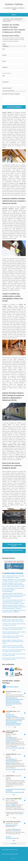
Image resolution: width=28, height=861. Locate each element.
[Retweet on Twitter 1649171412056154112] (9, 707)
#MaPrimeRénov (16, 829)
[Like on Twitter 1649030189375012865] (11, 794)
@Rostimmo (8, 725)
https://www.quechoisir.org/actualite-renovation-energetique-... (14, 721)
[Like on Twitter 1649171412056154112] (11, 707)
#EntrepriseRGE (9, 789)
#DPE (12, 714)
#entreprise (18, 719)
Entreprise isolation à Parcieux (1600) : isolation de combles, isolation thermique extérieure (13, 636)
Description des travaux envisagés (11, 94)
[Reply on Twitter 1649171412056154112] (6, 707)
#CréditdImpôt (10, 737)
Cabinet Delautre (10, 775)
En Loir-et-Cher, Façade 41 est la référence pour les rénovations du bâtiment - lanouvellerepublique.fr (13, 589)
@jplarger (18, 711)
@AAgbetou (19, 754)
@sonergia (16, 700)
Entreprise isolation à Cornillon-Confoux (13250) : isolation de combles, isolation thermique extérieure (13, 620)
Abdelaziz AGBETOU (11, 754)
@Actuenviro (19, 691)
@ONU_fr (21, 813)
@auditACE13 (8, 734)
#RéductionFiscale (10, 742)
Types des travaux (7, 88)
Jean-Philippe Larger (11, 711)
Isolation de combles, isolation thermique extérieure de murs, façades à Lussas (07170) (13, 624)
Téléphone (5, 67)
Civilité (4, 44)
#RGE (22, 719)
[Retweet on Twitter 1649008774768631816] (9, 840)
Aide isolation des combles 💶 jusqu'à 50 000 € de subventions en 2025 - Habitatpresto (14, 611)
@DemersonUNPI (10, 723)
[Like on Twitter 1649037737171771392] (11, 772)
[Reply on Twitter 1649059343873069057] (6, 727)
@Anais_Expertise (16, 725)
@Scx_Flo (8, 800)
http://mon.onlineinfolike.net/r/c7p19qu (14, 769)
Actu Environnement (11, 691)
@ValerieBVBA (17, 723)
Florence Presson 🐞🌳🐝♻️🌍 (13, 798)
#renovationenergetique (11, 716)
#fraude (9, 717)
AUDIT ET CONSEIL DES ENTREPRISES (12, 731)
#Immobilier (8, 836)
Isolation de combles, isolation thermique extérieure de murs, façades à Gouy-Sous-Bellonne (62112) (13, 628)
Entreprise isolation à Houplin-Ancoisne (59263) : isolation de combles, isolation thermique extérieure (13, 646)
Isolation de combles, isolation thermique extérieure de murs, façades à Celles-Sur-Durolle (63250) (13, 650)
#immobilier (8, 714)
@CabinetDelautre (18, 775)
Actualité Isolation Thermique (13, 573)
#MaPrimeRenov (20, 699)
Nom (3, 49)
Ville (3, 76)
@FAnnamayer (9, 702)
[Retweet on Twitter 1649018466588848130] (9, 817)
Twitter (13, 707)
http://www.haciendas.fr (11, 838)
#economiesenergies (10, 699)
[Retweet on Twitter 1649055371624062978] (9, 750)
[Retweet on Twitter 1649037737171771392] (9, 772)
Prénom (4, 55)
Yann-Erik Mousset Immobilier (13, 821)
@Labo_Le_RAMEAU (11, 805)
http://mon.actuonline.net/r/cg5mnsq (14, 792)
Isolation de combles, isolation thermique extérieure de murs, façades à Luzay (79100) (13, 658)
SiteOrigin (13, 858)
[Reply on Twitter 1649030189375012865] (6, 794)
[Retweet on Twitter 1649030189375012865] (9, 794)
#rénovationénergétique (11, 698)
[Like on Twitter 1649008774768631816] (11, 840)
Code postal (5, 82)
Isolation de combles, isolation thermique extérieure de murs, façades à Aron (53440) (13, 654)
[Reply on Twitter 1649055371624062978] (6, 750)
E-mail (4, 61)
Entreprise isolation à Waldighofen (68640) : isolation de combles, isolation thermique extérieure (14, 632)
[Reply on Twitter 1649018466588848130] (6, 817)
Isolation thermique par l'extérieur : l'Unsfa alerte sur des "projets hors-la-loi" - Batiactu (13, 576)
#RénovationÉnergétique (11, 739)
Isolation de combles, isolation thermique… (14, 545)
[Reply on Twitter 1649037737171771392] (6, 772)
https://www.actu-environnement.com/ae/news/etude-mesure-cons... (14, 703)
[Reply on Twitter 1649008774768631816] (6, 840)
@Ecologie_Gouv (10, 700)
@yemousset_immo (9, 823)
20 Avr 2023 (8, 693)
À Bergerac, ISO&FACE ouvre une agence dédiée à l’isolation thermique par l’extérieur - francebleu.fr (14, 580)
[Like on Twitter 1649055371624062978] (11, 750)
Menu (15, 14)
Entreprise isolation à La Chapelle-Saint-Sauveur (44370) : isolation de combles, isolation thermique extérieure (12, 641)
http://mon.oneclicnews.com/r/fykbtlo (14, 748)
